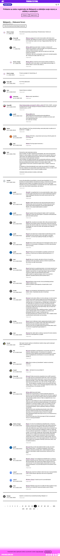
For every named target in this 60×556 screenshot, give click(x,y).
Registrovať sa (34, 15)
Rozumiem (48, 551)
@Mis (27, 362)
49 (48, 506)
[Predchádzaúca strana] (5, 506)
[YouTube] (49, 555)
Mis (14, 350)
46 (38, 506)
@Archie (28, 281)
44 (32, 506)
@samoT (28, 485)
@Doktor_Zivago (30, 458)
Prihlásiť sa (25, 15)
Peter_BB (15, 38)
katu (8, 90)
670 (23, 509)
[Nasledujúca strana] (37, 509)
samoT (15, 472)
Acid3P (8, 180)
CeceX (8, 343)
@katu (27, 96)
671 (27, 509)
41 (22, 506)
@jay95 (27, 202)
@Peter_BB (29, 47)
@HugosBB (29, 114)
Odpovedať (21, 33)
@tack (27, 213)
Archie (14, 268)
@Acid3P (28, 192)
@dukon (28, 136)
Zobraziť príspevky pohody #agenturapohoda (14, 26)
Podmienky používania (8, 23)
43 (29, 506)
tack (14, 47)
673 (34, 509)
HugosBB (9, 105)
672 (30, 509)
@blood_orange (30, 38)
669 (54, 506)
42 (25, 506)
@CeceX (28, 350)
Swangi (8, 496)
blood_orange (10, 32)
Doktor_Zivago (17, 424)
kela (14, 143)
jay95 (14, 114)
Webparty (7, 22)
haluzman (15, 96)
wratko (15, 136)
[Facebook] (47, 555)
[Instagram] (51, 555)
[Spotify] (54, 555)
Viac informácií (39, 551)
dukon (8, 128)
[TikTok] (56, 555)
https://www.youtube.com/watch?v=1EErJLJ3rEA (31, 105)
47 (41, 506)
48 (44, 506)
